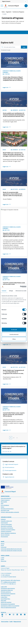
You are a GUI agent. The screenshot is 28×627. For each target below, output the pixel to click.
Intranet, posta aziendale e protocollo (10, 512)
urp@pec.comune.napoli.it (9, 582)
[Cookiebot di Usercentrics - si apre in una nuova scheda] (20, 287)
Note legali (3, 600)
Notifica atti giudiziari (6, 602)
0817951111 (12, 584)
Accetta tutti (14, 329)
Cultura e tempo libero (6, 524)
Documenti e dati (5, 510)
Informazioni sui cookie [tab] (21, 290)
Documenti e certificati (6, 526)
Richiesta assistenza (6, 592)
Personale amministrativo (7, 509)
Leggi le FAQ (4, 587)
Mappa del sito (17, 621)
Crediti (11, 621)
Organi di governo (5, 500)
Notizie (2, 543)
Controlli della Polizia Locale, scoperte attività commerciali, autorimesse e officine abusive (13, 414)
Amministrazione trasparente (8, 593)
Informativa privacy (5, 595)
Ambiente (3, 519)
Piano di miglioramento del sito (8, 607)
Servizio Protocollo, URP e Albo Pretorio (10, 580)
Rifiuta (14, 339)
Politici (2, 507)
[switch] (24, 314)
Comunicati (3, 547)
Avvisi (2, 545)
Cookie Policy (4, 597)
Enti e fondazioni (5, 505)
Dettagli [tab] (11, 290)
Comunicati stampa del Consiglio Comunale (11, 550)
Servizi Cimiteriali (5, 535)
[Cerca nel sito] (26, 5)
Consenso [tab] (4, 290)
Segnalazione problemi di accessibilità (10, 606)
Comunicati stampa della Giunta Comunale (11, 549)
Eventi (2, 559)
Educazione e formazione (7, 528)
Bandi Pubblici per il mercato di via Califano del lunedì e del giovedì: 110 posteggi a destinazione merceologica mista (13, 154)
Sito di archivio (4, 621)
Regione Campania (6, 1)
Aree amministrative (6, 498)
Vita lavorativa (4, 536)
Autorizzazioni (4, 523)
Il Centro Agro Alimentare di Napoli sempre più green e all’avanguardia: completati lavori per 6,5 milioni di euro (13, 78)
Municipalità (4, 502)
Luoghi (2, 557)
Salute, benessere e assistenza (8, 533)
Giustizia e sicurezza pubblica (8, 529)
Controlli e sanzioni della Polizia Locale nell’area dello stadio (14, 283)
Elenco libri (3, 561)
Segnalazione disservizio (7, 590)
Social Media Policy (5, 599)
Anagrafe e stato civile (6, 521)
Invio (24, 47)
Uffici (2, 503)
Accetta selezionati (14, 334)
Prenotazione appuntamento (8, 588)
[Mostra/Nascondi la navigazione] (1, 5)
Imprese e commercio (6, 531)
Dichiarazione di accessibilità (8, 604)
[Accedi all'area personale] (25, 1)
